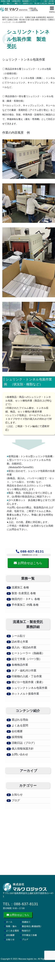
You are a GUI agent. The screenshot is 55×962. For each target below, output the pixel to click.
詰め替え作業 (19, 641)
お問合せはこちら (29, 563)
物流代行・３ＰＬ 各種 (25, 599)
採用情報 (17, 737)
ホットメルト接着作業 (25, 693)
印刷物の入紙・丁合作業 (26, 676)
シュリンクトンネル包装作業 (29, 687)
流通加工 (26, 922)
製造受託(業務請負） (32, 926)
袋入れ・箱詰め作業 (23, 647)
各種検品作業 (19, 664)
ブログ (15, 800)
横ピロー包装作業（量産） (28, 682)
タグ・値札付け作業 (23, 670)
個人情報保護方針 (22, 748)
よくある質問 (19, 725)
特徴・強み (11, 926)
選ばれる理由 (19, 719)
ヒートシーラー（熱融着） (28, 653)
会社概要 (17, 731)
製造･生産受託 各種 (24, 593)
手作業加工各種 (29, 935)
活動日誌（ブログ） (23, 742)
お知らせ (17, 794)
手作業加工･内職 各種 (24, 604)
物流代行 (26, 931)
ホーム (9, 922)
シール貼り (18, 635)
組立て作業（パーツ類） (26, 659)
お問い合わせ (19, 754)
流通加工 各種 (20, 587)
